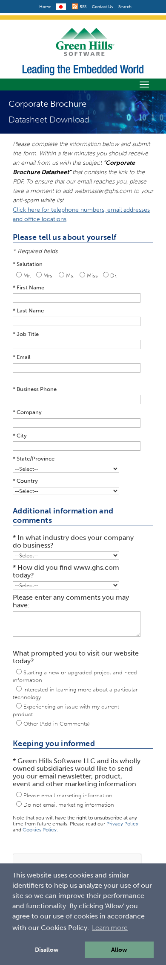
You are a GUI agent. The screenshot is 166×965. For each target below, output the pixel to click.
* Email (21, 357)
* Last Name (28, 310)
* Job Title (26, 334)
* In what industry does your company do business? (73, 541)
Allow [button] (119, 949)
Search (125, 6)
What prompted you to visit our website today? (76, 657)
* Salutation (28, 264)
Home (45, 6)
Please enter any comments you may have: (71, 601)
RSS (82, 6)
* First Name (28, 287)
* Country (25, 481)
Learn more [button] (110, 928)
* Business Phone (35, 389)
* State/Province (33, 458)
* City (20, 435)
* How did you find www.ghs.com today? (66, 571)
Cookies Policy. (40, 830)
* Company (27, 412)
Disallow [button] (47, 949)
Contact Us (102, 6)
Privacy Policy (122, 824)
